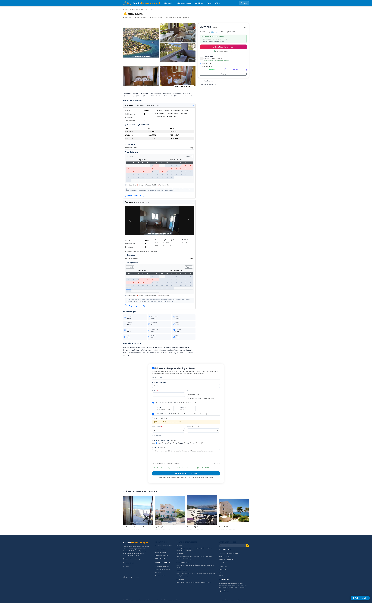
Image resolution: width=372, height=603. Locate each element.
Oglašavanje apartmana (132, 577)
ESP (176, 443)
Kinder (195, 427)
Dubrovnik (181, 579)
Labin (190, 548)
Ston (209, 582)
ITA (171, 443)
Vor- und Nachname (159, 382)
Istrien (179, 545)
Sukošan (203, 565)
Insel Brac (144, 9)
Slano (205, 582)
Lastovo (195, 582)
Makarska (199, 573)
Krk (188, 556)
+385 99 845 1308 (208, 66)
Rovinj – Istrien (223, 566)
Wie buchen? (225, 591)
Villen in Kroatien (160, 558)
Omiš (204, 573)
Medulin (195, 548)
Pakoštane (188, 565)
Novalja (199, 556)
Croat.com (158, 572)
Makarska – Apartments (226, 559)
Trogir (178, 576)
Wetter (210, 3)
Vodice (211, 565)
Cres (178, 556)
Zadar (178, 567)
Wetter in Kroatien (160, 552)
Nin (183, 565)
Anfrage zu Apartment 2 (135, 306)
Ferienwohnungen (184, 3)
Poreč (206, 548)
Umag (187, 550)
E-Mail (155, 391)
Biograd (179, 565)
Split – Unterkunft (224, 556)
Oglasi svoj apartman (242, 600)
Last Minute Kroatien (161, 555)
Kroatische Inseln (160, 549)
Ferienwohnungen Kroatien (163, 545)
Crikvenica (183, 556)
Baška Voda (180, 573)
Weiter (188, 156)
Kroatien (125, 9)
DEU (154, 443)
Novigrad (201, 548)
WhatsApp (213, 69)
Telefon (192, 391)
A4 (216, 32)
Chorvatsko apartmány (162, 566)
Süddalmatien (134, 9)
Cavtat (178, 582)
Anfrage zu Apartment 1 (135, 195)
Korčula (190, 582)
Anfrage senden (361, 598)
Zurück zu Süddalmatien (208, 85)
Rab (183, 559)
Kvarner (180, 554)
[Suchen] (247, 545)
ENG (165, 443)
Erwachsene (157, 427)
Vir (207, 565)
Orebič (201, 582)
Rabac (178, 550)
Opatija (179, 559)
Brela (189, 573)
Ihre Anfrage (159, 447)
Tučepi (183, 576)
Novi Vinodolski (207, 556)
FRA (182, 443)
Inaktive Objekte (130, 563)
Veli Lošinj (188, 559)
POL (199, 443)
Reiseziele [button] (169, 3)
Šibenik (197, 565)
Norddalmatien (183, 562)
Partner (127, 566)
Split (214, 573)
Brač (186, 573)
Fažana (185, 548)
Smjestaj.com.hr (160, 576)
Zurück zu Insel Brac (207, 81)
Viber (236, 69)
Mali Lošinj (193, 556)
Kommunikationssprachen (164, 440)
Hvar (193, 573)
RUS (188, 443)
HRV (194, 443)
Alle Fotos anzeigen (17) (185, 86)
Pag (193, 565)
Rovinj (183, 550)
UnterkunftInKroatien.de (162, 569)
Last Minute (199, 3)
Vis (187, 576)
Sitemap (232, 600)
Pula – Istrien (223, 569)
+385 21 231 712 (207, 63)
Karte (224, 74)
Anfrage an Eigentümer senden (187, 473)
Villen (218, 3)
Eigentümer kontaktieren (224, 47)
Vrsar (191, 550)
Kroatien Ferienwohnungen (133, 559)
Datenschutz (224, 600)
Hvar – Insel (222, 563)
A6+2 (212, 32)
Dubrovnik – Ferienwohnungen (228, 553)
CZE (160, 443)
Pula (210, 548)
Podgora (209, 573)
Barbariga (179, 548)
